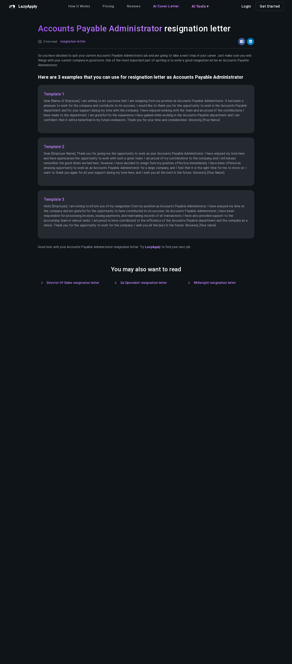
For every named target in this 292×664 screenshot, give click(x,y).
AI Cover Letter (166, 6)
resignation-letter (73, 41)
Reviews (133, 6)
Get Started (270, 6)
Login (246, 6)
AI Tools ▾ (200, 6)
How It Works (79, 6)
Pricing (108, 6)
